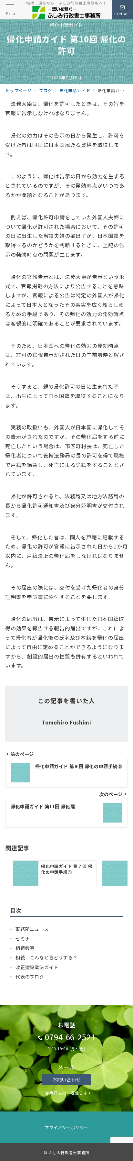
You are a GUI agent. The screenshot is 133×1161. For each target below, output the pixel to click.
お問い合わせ (66, 1079)
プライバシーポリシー (66, 1127)
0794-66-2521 (70, 1037)
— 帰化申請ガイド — (66, 25)
